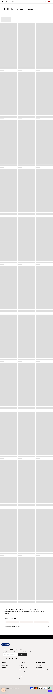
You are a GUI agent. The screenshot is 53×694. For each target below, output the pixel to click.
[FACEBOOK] (3, 658)
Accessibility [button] (6, 644)
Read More (7, 613)
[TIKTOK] (12, 658)
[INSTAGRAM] (6, 658)
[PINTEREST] (9, 658)
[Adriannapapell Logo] (7, 2)
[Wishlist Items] (46, 1)
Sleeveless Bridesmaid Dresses (12, 621)
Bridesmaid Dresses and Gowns (26, 621)
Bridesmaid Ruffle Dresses (40, 621)
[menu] (50, 2)
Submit (23, 654)
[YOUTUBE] (16, 658)
